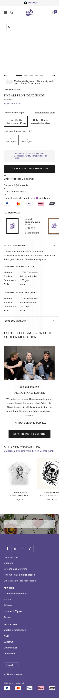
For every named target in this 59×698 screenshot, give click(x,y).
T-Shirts (8, 605)
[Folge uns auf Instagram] (15, 548)
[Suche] (11, 12)
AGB (6, 635)
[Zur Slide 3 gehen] (31, 75)
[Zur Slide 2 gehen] (26, 75)
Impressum (10, 653)
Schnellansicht (32, 233)
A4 (11, 140)
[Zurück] (5, 76)
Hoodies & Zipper (13, 611)
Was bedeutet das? (45, 112)
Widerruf (8, 641)
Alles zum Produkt (15, 245)
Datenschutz (10, 647)
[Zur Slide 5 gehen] (41, 75)
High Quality (16, 121)
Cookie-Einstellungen (15, 630)
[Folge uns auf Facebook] (7, 548)
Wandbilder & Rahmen (15, 593)
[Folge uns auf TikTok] (29, 548)
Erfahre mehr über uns (29, 434)
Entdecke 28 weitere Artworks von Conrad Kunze (29, 450)
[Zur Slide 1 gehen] (19, 75)
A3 (27, 140)
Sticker (7, 599)
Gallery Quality (40, 121)
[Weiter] (53, 76)
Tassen (7, 617)
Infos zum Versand (15, 321)
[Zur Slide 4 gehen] (36, 75)
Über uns (8, 563)
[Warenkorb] (53, 12)
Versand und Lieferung (16, 568)
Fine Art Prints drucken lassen (19, 574)
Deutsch (9, 665)
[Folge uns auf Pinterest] (22, 548)
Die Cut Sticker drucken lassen (20, 580)
